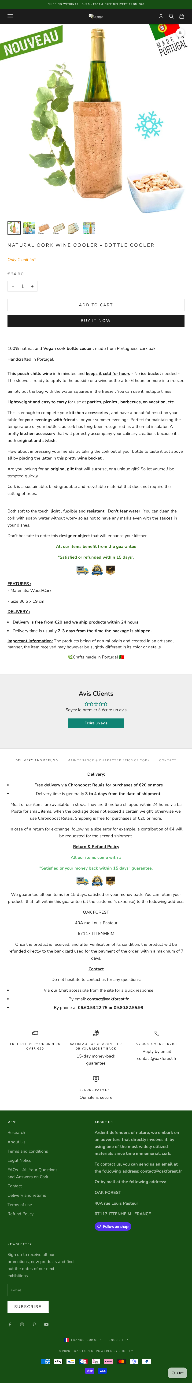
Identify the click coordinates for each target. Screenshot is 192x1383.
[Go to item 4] (59, 228)
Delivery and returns (26, 1195)
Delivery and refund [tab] (36, 760)
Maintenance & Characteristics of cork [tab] (108, 760)
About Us (16, 1142)
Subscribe (28, 1306)
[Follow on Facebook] (9, 1324)
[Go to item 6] (89, 228)
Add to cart (96, 305)
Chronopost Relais (55, 818)
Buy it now (96, 320)
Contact (14, 1186)
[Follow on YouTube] (46, 1324)
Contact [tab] (168, 760)
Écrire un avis (96, 723)
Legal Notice (19, 1160)
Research (16, 1132)
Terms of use (19, 1204)
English (116, 1340)
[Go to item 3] (44, 228)
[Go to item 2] (29, 228)
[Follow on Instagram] (22, 1324)
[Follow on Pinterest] (34, 1324)
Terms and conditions (27, 1151)
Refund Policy (20, 1214)
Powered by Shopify (114, 1351)
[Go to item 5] (74, 228)
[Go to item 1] (14, 228)
